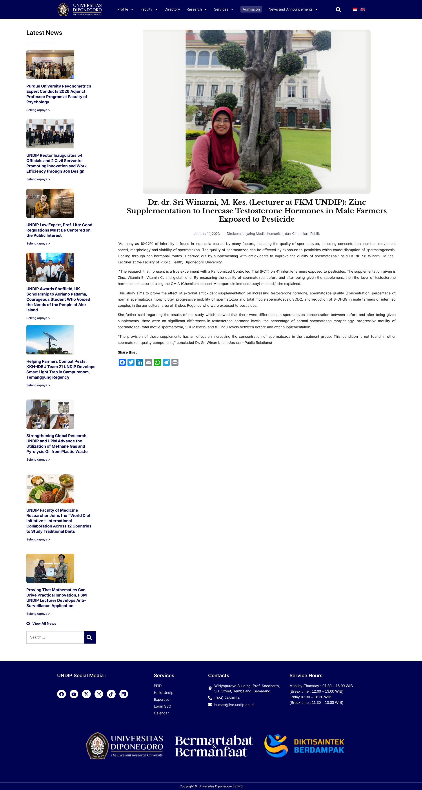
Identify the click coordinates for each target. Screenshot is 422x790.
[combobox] (55, 637)
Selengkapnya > (38, 110)
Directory (172, 9)
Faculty (146, 9)
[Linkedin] (123, 694)
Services (221, 9)
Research (194, 9)
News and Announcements (291, 9)
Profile (122, 9)
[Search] (90, 637)
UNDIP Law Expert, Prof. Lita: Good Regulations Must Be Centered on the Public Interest (59, 230)
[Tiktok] (111, 694)
